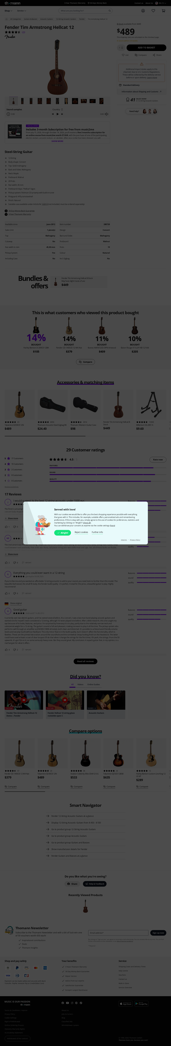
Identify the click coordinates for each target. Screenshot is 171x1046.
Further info (97, 532)
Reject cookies (81, 532)
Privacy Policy (135, 540)
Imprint (124, 540)
